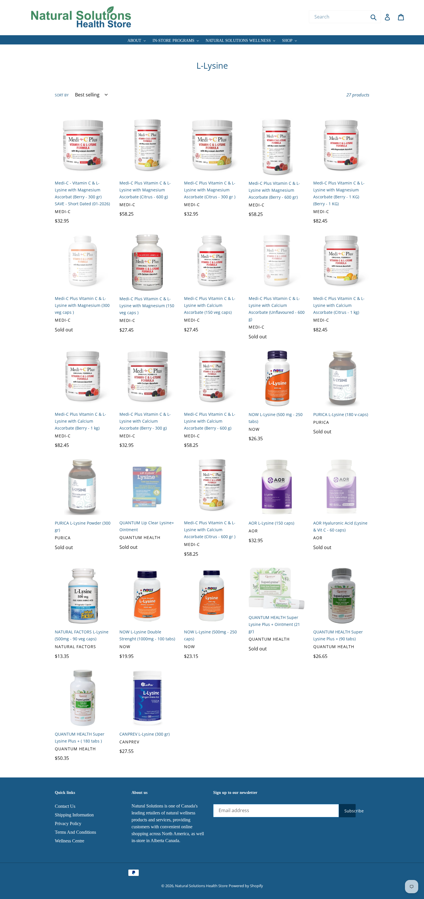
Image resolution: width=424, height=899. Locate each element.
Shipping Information (74, 814)
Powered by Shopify (246, 885)
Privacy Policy (68, 823)
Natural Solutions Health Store (201, 885)
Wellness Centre (69, 840)
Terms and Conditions (75, 832)
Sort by (62, 95)
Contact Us (65, 806)
